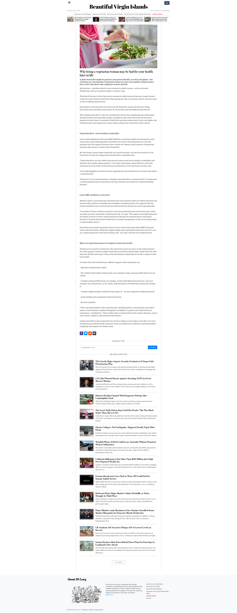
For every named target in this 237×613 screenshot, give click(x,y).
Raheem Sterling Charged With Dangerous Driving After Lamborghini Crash (134, 19)
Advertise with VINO (99, 14)
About (91, 610)
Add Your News (157, 14)
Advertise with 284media (83, 14)
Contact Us (85, 610)
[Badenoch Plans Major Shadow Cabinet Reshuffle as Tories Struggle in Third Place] (87, 497)
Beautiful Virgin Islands (118, 6)
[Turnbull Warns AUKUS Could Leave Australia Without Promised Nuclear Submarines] (87, 446)
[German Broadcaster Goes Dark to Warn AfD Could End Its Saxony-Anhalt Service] (147, 19)
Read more (109, 595)
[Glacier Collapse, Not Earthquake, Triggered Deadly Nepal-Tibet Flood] (87, 431)
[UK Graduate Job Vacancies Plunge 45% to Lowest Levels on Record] (87, 531)
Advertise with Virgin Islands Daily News (138, 14)
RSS (149, 598)
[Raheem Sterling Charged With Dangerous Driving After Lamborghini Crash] (122, 19)
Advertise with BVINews (115, 14)
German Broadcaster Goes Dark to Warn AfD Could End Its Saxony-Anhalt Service (160, 19)
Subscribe (152, 347)
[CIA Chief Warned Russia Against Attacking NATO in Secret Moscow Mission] (70, 19)
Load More (118, 562)
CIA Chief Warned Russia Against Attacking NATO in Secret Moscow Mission (82, 19)
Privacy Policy (98, 610)
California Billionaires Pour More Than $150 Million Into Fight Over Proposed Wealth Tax (109, 20)
